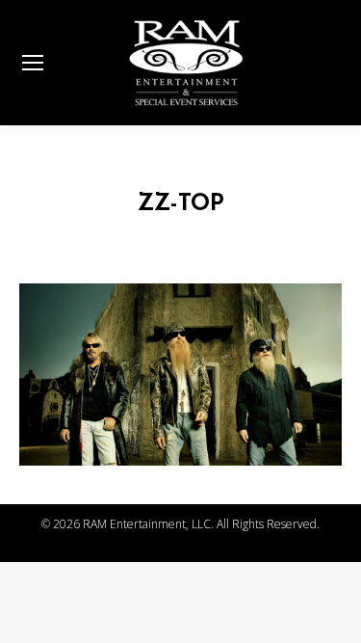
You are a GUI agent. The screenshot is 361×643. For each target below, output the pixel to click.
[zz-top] (180, 374)
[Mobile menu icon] (32, 62)
